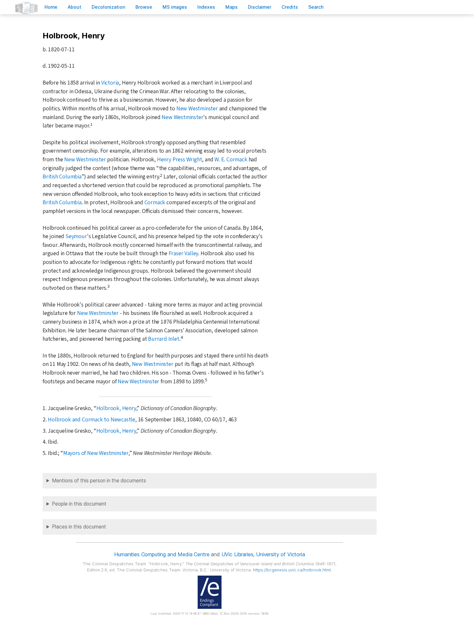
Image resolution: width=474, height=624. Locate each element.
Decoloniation (108, 7)
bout (74, 7)
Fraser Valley (183, 253)
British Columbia (62, 177)
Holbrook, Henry (116, 408)
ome (50, 7)
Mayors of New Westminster (95, 453)
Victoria (110, 83)
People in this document (79, 504)
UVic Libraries (237, 554)
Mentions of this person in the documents (99, 481)
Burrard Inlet (163, 339)
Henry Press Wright (179, 160)
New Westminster (197, 109)
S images (175, 7)
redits (289, 7)
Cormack (154, 202)
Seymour (76, 236)
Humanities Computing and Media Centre (161, 554)
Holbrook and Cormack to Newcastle (91, 420)
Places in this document (79, 527)
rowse (143, 7)
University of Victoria (280, 554)
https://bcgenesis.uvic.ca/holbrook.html (292, 570)
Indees (206, 7)
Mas (231, 7)
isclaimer (259, 7)
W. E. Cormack (230, 160)
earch (316, 7)
